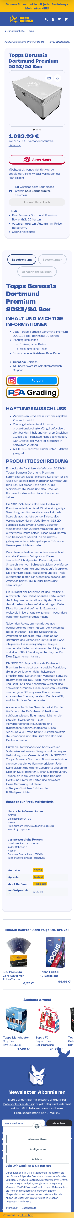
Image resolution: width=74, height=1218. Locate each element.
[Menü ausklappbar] (4, 19)
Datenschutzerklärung (19, 1104)
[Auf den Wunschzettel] (57, 78)
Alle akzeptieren (37, 1139)
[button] (46, 19)
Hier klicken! (16, 177)
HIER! (45, 8)
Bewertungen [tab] (52, 259)
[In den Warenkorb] (7, 38)
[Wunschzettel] (59, 19)
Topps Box (40, 883)
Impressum (12, 1207)
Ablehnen (37, 1159)
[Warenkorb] (66, 19)
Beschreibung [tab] (22, 259)
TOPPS (38, 870)
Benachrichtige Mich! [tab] (37, 271)
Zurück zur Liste (16, 30)
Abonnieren (59, 1123)
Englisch (38, 877)
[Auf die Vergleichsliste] (49, 78)
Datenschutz (29, 1207)
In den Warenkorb (37, 202)
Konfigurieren (38, 1149)
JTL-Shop (26, 1214)
